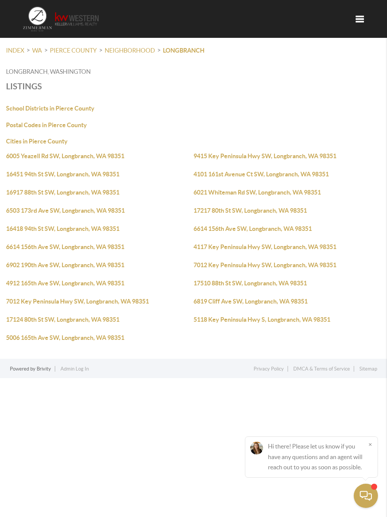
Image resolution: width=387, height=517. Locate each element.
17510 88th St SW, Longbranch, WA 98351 (250, 283)
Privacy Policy (269, 369)
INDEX (15, 50)
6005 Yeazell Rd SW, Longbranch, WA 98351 (65, 156)
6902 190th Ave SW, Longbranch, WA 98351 (65, 265)
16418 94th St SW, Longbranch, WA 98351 (62, 229)
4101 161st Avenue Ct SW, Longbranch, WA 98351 (261, 174)
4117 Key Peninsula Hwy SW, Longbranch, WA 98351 (265, 247)
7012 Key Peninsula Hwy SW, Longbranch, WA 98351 (265, 265)
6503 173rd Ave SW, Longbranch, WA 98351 (65, 210)
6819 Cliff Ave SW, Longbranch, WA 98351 (251, 301)
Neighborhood (130, 50)
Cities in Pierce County (37, 141)
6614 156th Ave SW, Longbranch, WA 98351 (253, 229)
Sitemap (368, 369)
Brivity (44, 369)
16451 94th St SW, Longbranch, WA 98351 (62, 174)
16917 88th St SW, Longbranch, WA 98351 (62, 192)
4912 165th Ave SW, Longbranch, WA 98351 (65, 283)
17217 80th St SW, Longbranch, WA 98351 (250, 210)
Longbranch (183, 50)
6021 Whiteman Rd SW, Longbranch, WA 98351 (257, 192)
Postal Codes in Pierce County (46, 124)
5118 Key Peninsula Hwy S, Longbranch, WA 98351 (262, 319)
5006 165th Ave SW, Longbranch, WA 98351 (65, 338)
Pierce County (73, 50)
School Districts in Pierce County (50, 108)
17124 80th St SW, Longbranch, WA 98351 (62, 319)
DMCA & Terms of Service (321, 369)
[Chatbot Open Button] (366, 496)
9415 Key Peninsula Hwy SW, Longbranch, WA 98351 (265, 156)
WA (37, 50)
